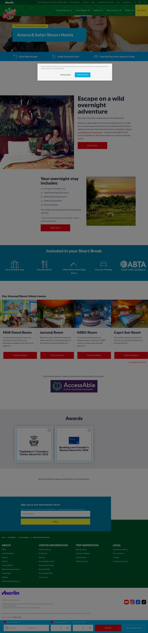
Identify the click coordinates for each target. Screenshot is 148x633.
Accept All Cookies (82, 75)
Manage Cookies (66, 74)
